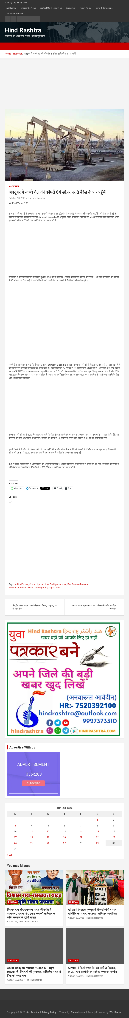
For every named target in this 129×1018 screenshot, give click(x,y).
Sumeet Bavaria (80, 584)
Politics (73, 960)
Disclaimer (70, 8)
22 (97, 837)
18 (31, 837)
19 (48, 837)
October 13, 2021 (17, 198)
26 (48, 843)
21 (81, 837)
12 (48, 831)
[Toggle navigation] (9, 46)
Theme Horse (78, 1012)
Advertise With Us (15, 13)
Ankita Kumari (21, 584)
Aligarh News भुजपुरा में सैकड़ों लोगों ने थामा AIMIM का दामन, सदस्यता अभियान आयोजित (92, 911)
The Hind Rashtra (36, 198)
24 (15, 843)
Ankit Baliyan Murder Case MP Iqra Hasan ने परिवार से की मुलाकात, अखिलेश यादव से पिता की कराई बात (34, 971)
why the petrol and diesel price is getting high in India (34, 587)
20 (64, 837)
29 (97, 843)
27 (64, 843)
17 (15, 837)
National (14, 186)
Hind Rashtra (10, 8)
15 (97, 831)
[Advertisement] (64, 86)
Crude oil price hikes (39, 584)
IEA (69, 584)
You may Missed (19, 866)
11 (31, 831)
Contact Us (45, 8)
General (12, 902)
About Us (57, 8)
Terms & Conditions (103, 8)
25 (31, 843)
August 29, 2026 (15, 921)
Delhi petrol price (58, 584)
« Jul (9, 854)
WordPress (115, 1012)
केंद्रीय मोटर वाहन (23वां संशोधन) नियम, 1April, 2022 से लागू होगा (36, 607)
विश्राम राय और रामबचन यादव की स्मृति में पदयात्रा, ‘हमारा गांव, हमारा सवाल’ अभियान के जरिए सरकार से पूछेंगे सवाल (31, 913)
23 (113, 837)
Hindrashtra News (28, 8)
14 (81, 831)
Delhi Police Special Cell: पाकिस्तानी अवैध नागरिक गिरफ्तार (93, 607)
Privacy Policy (85, 8)
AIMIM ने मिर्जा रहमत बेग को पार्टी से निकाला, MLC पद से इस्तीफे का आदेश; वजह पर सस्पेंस (92, 970)
